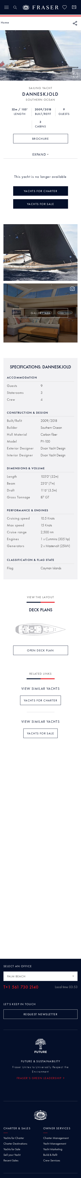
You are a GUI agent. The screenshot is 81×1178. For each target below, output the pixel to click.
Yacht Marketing (52, 1149)
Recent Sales (10, 1160)
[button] (5, 22)
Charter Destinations (15, 1143)
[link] (64, 7)
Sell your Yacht (12, 1154)
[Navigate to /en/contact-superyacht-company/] (74, 7)
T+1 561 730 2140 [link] (20, 987)
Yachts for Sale (11, 1149)
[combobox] (40, 154)
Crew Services (51, 1160)
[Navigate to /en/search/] (15, 7)
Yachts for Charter (13, 1137)
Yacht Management (54, 1143)
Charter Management (56, 1137)
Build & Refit (50, 1154)
